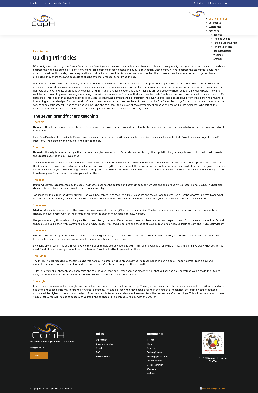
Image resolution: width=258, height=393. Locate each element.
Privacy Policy (103, 356)
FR (226, 3)
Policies (217, 26)
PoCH (98, 352)
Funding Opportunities (225, 43)
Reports (217, 35)
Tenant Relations (222, 47)
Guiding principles (218, 18)
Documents (215, 22)
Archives (217, 59)
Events (99, 348)
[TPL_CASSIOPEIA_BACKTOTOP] (253, 387)
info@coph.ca (214, 3)
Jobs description (222, 51)
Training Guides (221, 39)
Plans (216, 30)
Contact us (199, 3)
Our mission (101, 340)
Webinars (218, 55)
